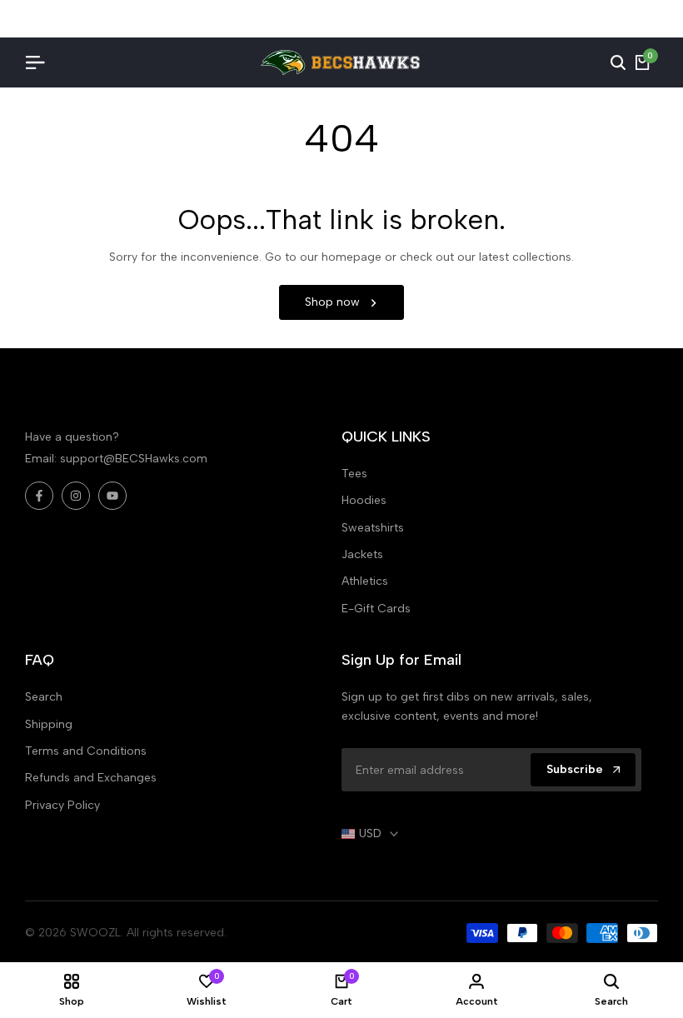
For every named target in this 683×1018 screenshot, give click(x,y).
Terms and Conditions (86, 751)
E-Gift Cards (376, 608)
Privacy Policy (62, 805)
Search (43, 697)
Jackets (362, 554)
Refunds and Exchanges (91, 778)
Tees (354, 474)
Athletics (365, 581)
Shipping (48, 724)
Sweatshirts (373, 528)
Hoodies (364, 500)
